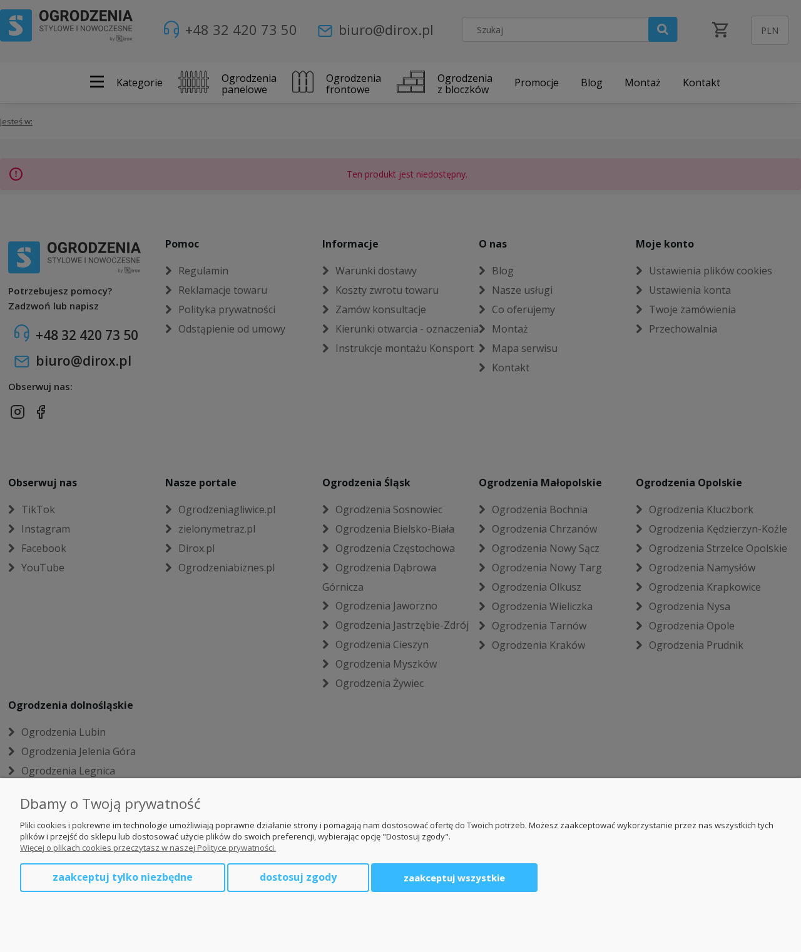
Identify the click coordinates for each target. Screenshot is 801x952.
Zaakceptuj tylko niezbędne (123, 877)
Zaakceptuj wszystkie (454, 877)
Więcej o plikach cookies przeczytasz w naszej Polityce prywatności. (148, 847)
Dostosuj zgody (298, 877)
